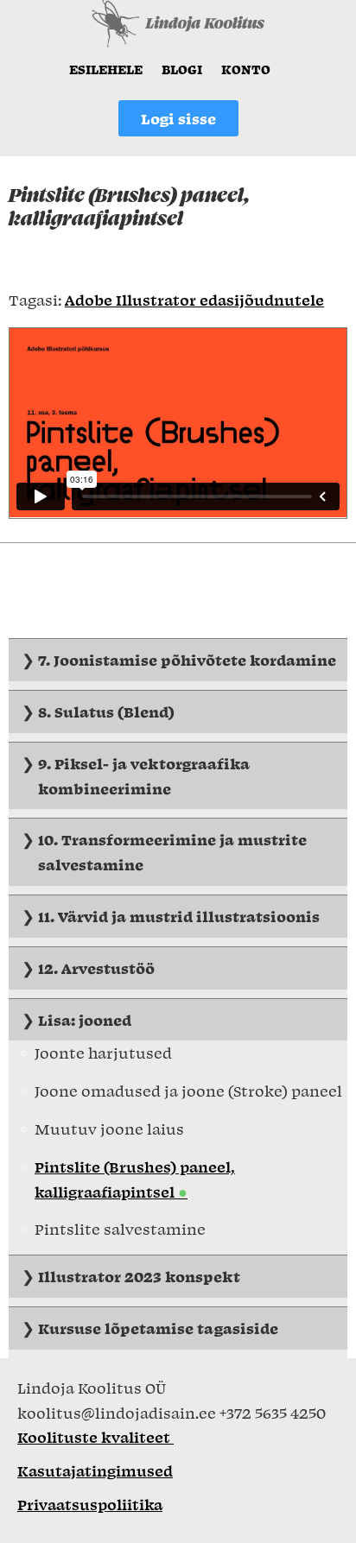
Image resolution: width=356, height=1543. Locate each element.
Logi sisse (178, 118)
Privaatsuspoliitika (89, 1504)
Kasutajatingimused (95, 1470)
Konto (245, 69)
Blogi (182, 69)
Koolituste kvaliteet (95, 1436)
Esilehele (106, 69)
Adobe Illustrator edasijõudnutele (194, 299)
